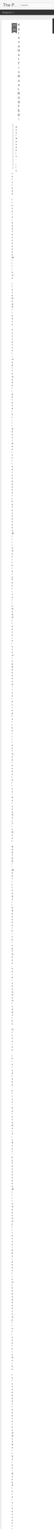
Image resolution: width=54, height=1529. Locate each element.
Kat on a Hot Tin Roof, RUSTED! (19, 71)
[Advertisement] (28, 69)
